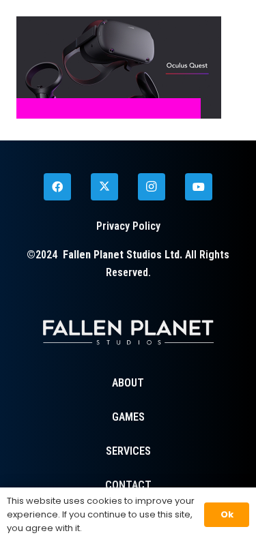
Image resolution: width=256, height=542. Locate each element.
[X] (104, 186)
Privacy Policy (128, 226)
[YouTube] (198, 186)
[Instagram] (151, 186)
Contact (128, 485)
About (128, 382)
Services (128, 451)
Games (128, 416)
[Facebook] (57, 186)
